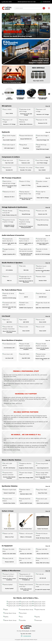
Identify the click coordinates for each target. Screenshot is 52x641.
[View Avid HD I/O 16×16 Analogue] (42, 250)
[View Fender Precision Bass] (25, 520)
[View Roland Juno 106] (42, 211)
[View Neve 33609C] (42, 167)
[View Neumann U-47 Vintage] (9, 120)
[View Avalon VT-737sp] (25, 182)
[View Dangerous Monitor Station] (25, 464)
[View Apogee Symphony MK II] (9, 250)
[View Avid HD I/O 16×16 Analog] (9, 294)
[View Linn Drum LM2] (9, 355)
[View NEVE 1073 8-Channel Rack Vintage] (9, 182)
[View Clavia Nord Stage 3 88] (42, 136)
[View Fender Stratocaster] (9, 520)
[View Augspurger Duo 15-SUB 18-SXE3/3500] (25, 277)
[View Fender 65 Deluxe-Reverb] (42, 534)
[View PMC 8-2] (9, 277)
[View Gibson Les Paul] (9, 534)
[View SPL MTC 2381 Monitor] (9, 464)
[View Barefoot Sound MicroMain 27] (42, 267)
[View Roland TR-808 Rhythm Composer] (25, 344)
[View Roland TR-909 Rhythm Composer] (42, 344)
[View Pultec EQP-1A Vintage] (42, 193)
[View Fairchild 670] (9, 167)
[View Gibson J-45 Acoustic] (25, 534)
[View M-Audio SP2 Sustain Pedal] (42, 586)
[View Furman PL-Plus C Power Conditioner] (9, 575)
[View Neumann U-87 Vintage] (42, 111)
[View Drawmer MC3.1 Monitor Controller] (9, 473)
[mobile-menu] (49, 8)
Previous (2, 94)
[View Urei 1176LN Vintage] (42, 160)
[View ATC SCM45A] (9, 267)
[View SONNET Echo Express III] (25, 304)
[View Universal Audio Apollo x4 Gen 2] (25, 239)
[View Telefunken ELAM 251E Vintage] (25, 110)
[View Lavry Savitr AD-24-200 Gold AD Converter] (25, 250)
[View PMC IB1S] (25, 267)
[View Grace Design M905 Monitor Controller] (42, 473)
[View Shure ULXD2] (42, 319)
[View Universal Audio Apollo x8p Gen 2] (9, 239)
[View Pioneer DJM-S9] (9, 559)
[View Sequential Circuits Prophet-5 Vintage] (9, 221)
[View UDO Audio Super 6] (9, 145)
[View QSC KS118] (25, 319)
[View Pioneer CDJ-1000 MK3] (25, 559)
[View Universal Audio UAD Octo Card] (9, 303)
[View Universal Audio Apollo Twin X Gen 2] (42, 239)
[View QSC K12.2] (9, 319)
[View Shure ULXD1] (42, 327)
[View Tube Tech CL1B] (9, 160)
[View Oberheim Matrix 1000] (25, 490)
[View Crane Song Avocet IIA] (42, 464)
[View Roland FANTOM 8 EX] (25, 136)
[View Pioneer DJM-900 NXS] (42, 550)
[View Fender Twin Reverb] (42, 520)
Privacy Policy (33, 639)
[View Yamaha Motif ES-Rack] (25, 499)
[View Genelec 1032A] (42, 277)
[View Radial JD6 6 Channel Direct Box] (25, 585)
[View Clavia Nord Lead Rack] (42, 499)
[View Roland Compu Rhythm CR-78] (42, 355)
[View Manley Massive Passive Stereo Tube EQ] (25, 193)
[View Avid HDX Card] (42, 294)
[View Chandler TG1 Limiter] (25, 167)
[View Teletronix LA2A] (25, 160)
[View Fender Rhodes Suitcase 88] (9, 211)
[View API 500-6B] (42, 575)
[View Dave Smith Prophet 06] (9, 136)
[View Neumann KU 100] (42, 120)
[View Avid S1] (25, 294)
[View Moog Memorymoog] (42, 221)
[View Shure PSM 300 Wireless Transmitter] (9, 327)
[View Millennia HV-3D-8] (9, 193)
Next (49, 94)
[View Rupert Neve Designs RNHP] (25, 474)
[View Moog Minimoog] (25, 211)
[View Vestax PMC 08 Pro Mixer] (42, 559)
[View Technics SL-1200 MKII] (25, 550)
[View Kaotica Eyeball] (9, 585)
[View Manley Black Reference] (25, 120)
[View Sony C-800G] (9, 110)
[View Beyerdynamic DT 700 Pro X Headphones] (25, 575)
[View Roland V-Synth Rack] (9, 490)
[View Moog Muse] (25, 145)
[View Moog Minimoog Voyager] (42, 145)
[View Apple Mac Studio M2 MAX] (42, 304)
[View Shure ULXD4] (25, 327)
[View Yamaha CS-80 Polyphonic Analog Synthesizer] (25, 221)
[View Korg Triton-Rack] (42, 490)
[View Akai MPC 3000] (25, 355)
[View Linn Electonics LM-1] (9, 344)
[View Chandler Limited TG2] (42, 183)
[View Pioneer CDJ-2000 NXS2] (9, 550)
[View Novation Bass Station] (9, 499)
